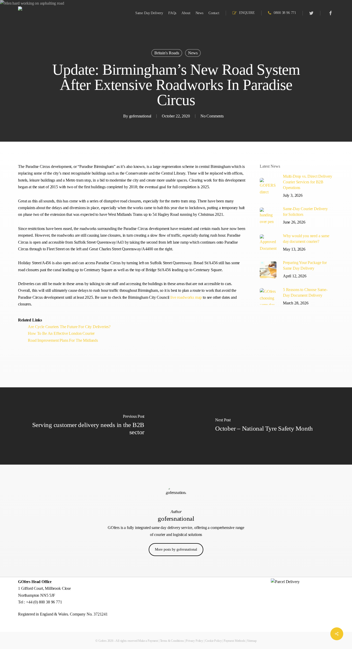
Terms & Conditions (172, 641)
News (193, 53)
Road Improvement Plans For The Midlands (63, 340)
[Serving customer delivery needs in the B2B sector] (88, 426)
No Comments (212, 116)
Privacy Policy (194, 641)
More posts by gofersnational (176, 549)
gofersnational (140, 116)
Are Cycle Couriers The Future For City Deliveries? (69, 326)
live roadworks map (186, 297)
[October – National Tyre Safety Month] (264, 426)
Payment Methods (234, 641)
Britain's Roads (166, 53)
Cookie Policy (213, 641)
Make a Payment (148, 641)
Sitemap (252, 641)
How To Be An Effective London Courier (61, 333)
